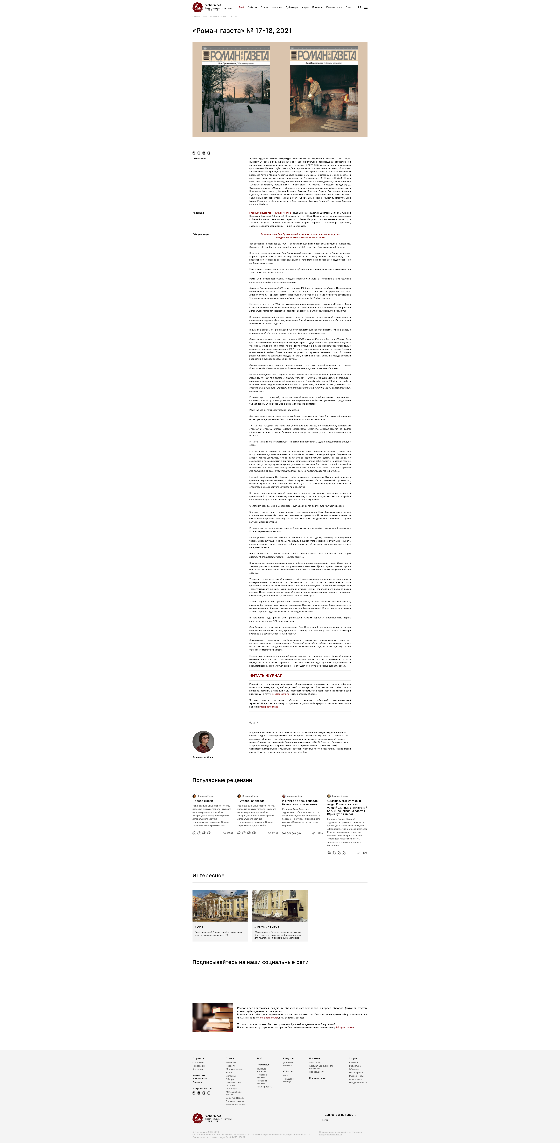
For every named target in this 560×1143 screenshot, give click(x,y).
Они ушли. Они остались (233, 1084)
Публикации (292, 7)
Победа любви (202, 801)
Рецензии (231, 1062)
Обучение (354, 1069)
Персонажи (198, 1065)
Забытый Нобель (235, 1097)
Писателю (314, 1062)
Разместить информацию (199, 1076)
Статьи (264, 7)
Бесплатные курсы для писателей (321, 1067)
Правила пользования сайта (333, 1132)
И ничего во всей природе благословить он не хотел (300, 802)
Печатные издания (262, 1076)
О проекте (198, 1058)
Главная (196, 16)
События (252, 7)
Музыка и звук (356, 1075)
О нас (348, 7)
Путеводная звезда (251, 801)
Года (285, 1075)
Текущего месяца (288, 1080)
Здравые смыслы (235, 1101)
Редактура (355, 1065)
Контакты (197, 1069)
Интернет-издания (262, 1082)
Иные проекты (264, 1086)
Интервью (231, 1075)
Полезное (317, 7)
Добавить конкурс (288, 1063)
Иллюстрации (356, 1072)
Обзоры (230, 1079)
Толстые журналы (261, 1070)
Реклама (197, 1082)
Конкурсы (277, 7)
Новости (230, 1065)
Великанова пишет (235, 1104)
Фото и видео (356, 1079)
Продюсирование (358, 1082)
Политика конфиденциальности (340, 1133)
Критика (353, 1062)
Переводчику (316, 1071)
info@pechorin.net (269, 1017)
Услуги (305, 7)
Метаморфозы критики (234, 1093)
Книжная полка (334, 7)
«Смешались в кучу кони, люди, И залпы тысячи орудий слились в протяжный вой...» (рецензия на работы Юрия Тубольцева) (347, 807)
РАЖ (241, 7)
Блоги (229, 1072)
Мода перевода (234, 1069)
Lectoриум (231, 1088)
